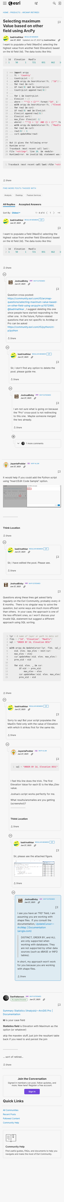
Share (7, 180)
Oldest (15, 212)
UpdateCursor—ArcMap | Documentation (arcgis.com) (35, 927)
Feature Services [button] (34, 195)
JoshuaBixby (21, 281)
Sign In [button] (32, 1091)
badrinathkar (16, 37)
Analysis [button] (7, 195)
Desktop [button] (19, 195)
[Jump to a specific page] (58, 212)
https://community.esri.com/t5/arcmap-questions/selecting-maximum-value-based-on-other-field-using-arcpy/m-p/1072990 (32, 302)
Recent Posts (9, 1114)
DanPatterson (17, 996)
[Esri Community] (14, 3)
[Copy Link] (59, 40)
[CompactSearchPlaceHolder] (54, 3)
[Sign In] (59, 3)
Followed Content (11, 1118)
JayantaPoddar (18, 463)
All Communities (10, 1110)
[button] (32, 496)
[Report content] (59, 22)
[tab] (9, 204)
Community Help (11, 1122)
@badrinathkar (16, 309)
